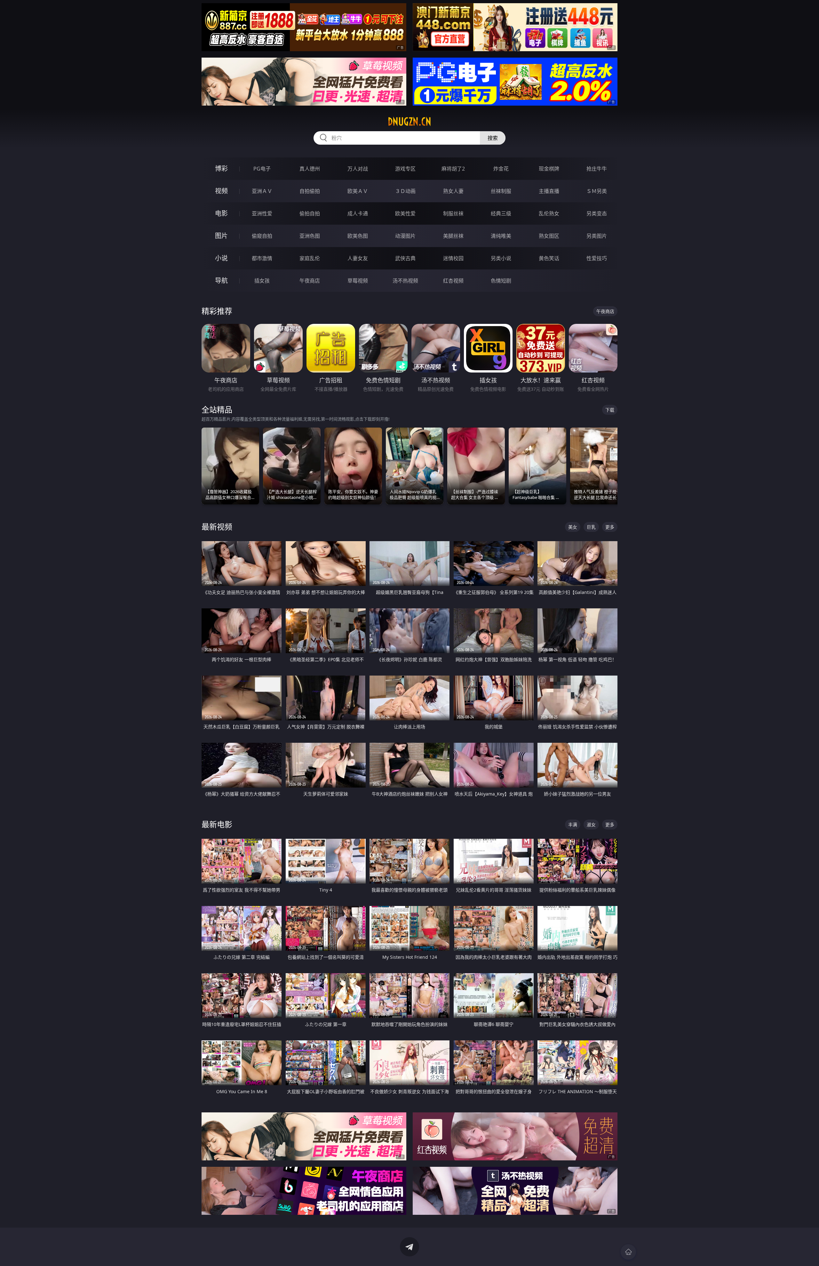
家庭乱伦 (309, 258)
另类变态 (596, 213)
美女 (572, 527)
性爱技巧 (596, 258)
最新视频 (217, 526)
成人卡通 (357, 213)
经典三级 (501, 213)
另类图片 (596, 235)
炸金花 (501, 168)
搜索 (493, 137)
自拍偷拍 (309, 191)
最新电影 (217, 824)
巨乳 (591, 527)
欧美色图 (357, 235)
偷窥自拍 (262, 235)
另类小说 (501, 258)
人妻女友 (357, 258)
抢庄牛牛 (596, 168)
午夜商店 (309, 280)
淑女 (591, 824)
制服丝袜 (453, 213)
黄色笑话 (549, 258)
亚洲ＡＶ (262, 191)
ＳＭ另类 (596, 191)
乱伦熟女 (549, 213)
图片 (221, 235)
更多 (609, 527)
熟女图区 (549, 235)
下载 (609, 410)
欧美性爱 (405, 213)
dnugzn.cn (409, 121)
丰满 (572, 824)
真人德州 (309, 168)
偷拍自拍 (309, 213)
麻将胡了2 (453, 168)
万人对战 (357, 168)
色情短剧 (501, 280)
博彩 (221, 168)
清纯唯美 (501, 235)
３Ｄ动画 (405, 191)
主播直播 (549, 191)
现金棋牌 (549, 168)
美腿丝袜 (453, 235)
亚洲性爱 (262, 213)
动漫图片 (405, 235)
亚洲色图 (309, 235)
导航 (221, 280)
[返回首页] (628, 1252)
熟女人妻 (453, 191)
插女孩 (262, 280)
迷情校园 (453, 258)
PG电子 (262, 168)
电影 (221, 213)
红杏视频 (453, 280)
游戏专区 (405, 168)
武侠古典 (405, 258)
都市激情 (262, 258)
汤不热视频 (405, 280)
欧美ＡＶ (357, 191)
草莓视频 (357, 280)
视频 (221, 191)
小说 (221, 258)
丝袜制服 (501, 191)
